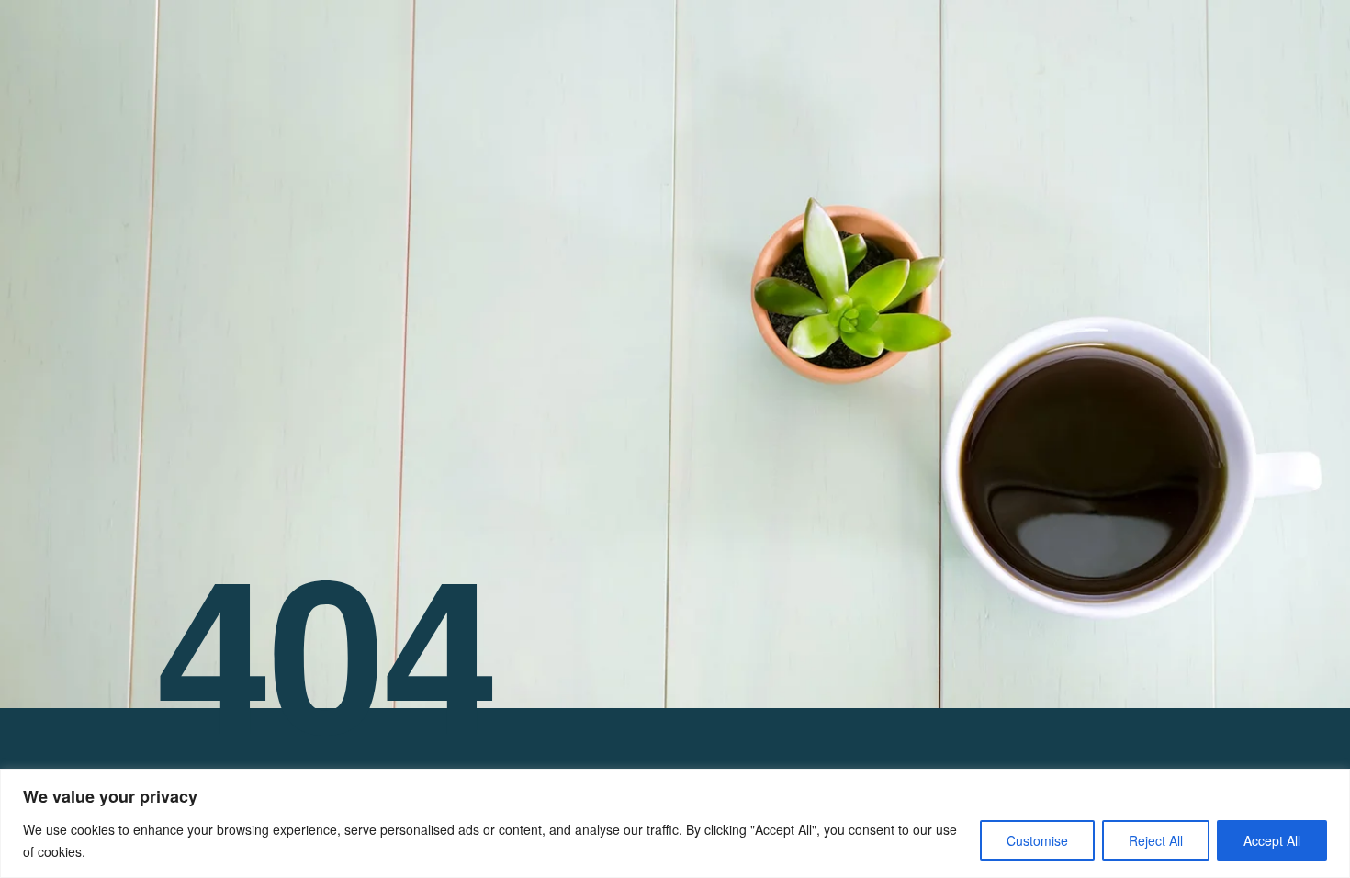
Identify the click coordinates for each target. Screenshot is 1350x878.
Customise (1037, 840)
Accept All (1271, 840)
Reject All (1156, 840)
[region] (675, 823)
